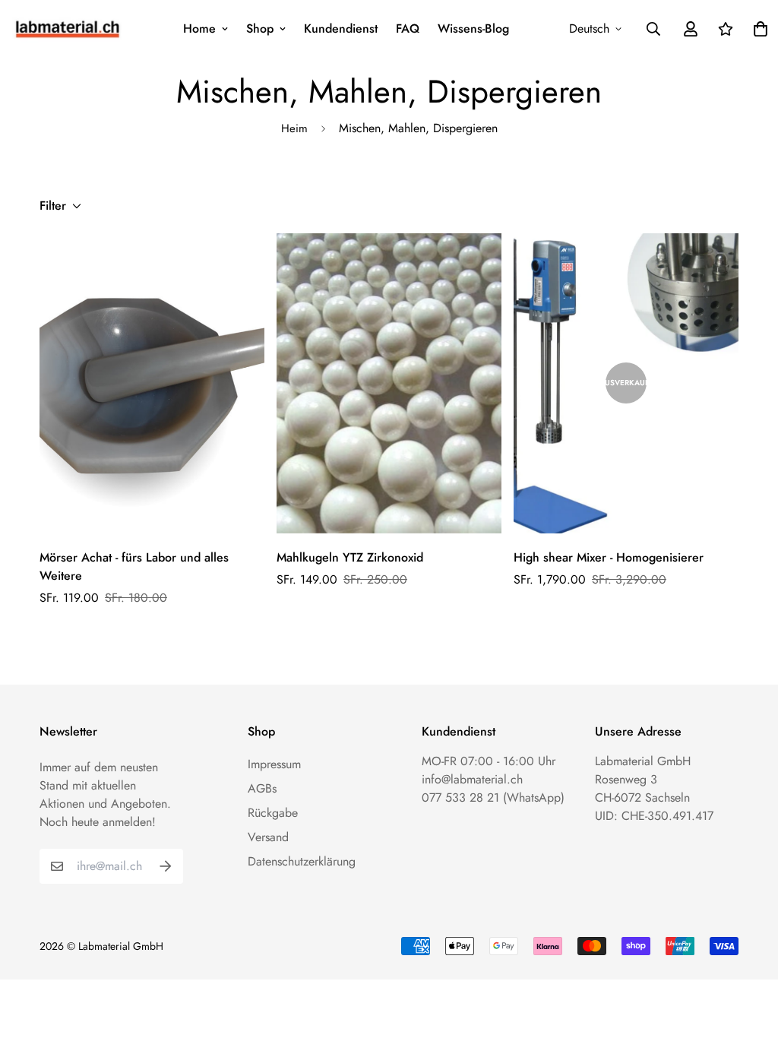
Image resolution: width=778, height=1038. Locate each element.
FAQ (407, 28)
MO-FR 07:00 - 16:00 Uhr (488, 761)
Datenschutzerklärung (302, 861)
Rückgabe (273, 812)
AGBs (262, 788)
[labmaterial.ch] (67, 28)
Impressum (274, 764)
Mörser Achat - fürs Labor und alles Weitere (134, 566)
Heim (294, 128)
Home (199, 28)
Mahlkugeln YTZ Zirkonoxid (350, 557)
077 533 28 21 (460, 797)
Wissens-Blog (473, 28)
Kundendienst (341, 28)
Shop (260, 28)
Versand (268, 837)
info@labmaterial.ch (472, 779)
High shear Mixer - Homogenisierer (609, 557)
